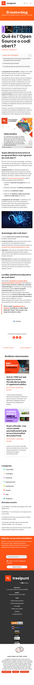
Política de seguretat (17, 603)
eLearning (5, 50)
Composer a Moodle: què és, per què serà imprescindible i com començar (15, 523)
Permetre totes (6, 672)
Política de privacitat (17, 601)
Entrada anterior (8, 347)
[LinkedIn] (17, 337)
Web (7, 494)
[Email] (20, 337)
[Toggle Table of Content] (29, 55)
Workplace (9, 499)
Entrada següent (26, 347)
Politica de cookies (17, 609)
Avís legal (17, 606)
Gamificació (10, 486)
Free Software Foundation (16, 178)
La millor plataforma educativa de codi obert (17, 66)
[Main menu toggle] (30, 3)
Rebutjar (16, 671)
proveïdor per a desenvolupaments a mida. (15, 247)
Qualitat (17, 611)
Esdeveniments (10, 482)
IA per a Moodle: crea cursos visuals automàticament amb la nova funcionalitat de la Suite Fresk (16, 431)
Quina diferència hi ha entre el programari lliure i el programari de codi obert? (17, 59)
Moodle (9, 390)
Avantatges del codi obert (11, 63)
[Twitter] (13, 337)
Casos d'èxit (9, 469)
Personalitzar (24, 671)
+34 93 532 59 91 (17, 614)
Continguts (9, 474)
